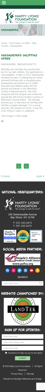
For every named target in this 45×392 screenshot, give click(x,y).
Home (4, 43)
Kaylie (39, 176)
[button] (4, 3)
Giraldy (6, 176)
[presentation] (18, 166)
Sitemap (30, 374)
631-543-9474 (24, 222)
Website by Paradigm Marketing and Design (22, 379)
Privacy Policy (17, 374)
